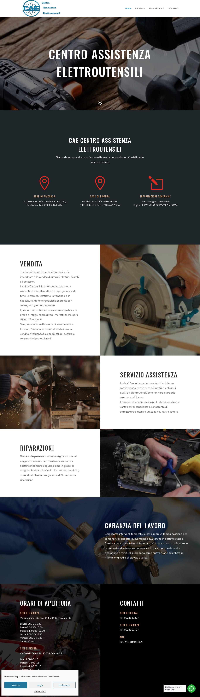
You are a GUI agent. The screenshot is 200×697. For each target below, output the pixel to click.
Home (128, 8)
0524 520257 (113, 205)
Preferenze (64, 685)
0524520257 (131, 617)
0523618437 (131, 629)
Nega (40, 685)
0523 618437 (55, 205)
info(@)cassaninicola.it (159, 201)
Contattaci (173, 8)
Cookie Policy (40, 691)
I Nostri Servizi (156, 8)
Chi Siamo (140, 8)
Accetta (16, 685)
